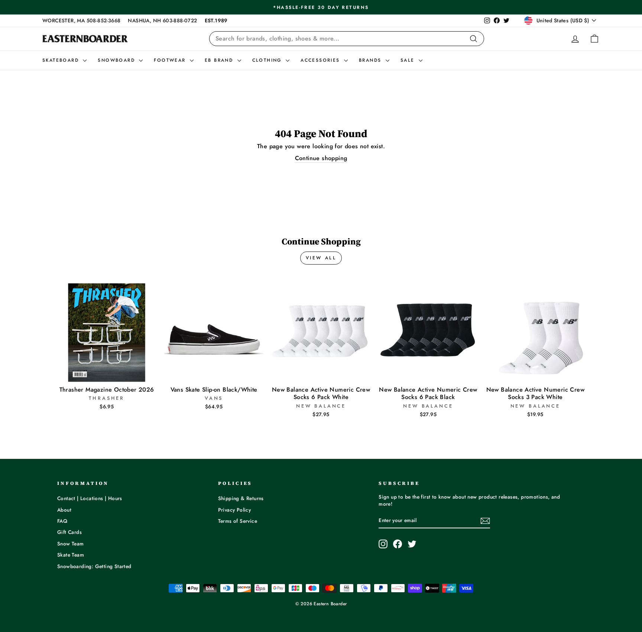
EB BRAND (220, 60)
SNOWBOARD (117, 60)
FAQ (62, 521)
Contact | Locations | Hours (89, 498)
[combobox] (346, 38)
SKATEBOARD (61, 60)
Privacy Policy (234, 509)
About (64, 509)
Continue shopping (321, 158)
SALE (409, 60)
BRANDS (371, 60)
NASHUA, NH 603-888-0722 (162, 20)
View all (321, 258)
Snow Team (70, 543)
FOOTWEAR (171, 60)
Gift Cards (69, 532)
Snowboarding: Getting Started (94, 566)
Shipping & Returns (241, 498)
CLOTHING (268, 60)
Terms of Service (237, 521)
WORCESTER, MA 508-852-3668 (81, 20)
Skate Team (70, 554)
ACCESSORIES (321, 60)
